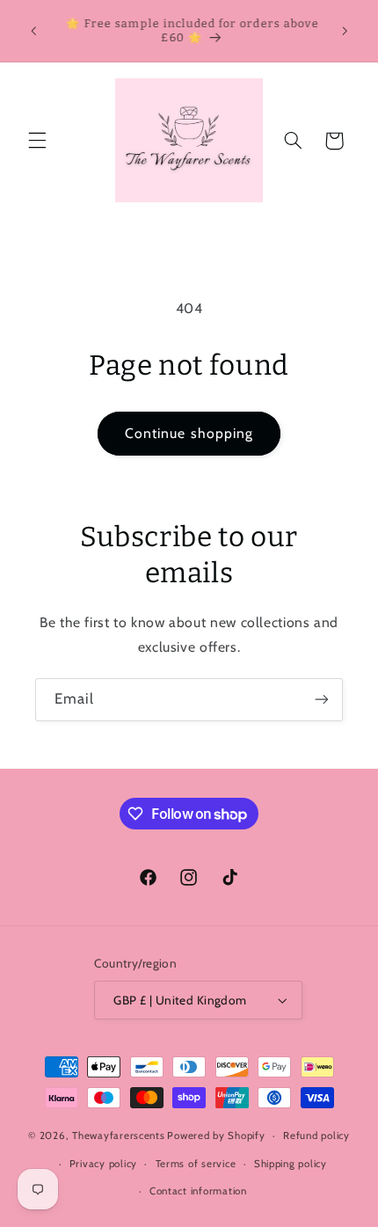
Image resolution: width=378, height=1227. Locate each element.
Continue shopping (189, 433)
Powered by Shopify (216, 1135)
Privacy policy (103, 1164)
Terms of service (196, 1164)
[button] (37, 141)
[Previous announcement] (33, 30)
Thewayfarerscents (118, 1135)
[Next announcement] (344, 30)
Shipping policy (290, 1164)
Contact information (198, 1191)
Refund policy (316, 1135)
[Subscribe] (322, 699)
